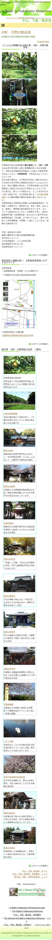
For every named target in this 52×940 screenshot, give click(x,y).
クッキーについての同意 (14, 18)
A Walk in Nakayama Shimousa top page (27, 908)
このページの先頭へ (39, 255)
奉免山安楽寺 (9, 848)
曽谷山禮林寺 (9, 596)
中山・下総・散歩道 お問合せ (17, 925)
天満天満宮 (8, 523)
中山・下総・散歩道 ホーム (34, 871)
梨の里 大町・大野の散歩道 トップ (30, 877)
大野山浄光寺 (9, 559)
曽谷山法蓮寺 (9, 486)
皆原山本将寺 (9, 632)
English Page (43, 42)
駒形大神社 (8, 451)
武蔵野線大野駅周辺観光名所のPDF (17, 335)
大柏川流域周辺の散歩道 (14, 777)
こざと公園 (8, 741)
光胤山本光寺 (9, 669)
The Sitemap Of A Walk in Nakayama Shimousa (24, 918)
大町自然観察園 (10, 414)
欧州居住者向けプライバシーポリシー (37, 18)
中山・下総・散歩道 (25, 11)
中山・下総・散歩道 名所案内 (27, 915)
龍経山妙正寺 (9, 813)
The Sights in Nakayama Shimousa (27, 911)
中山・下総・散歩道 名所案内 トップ (29, 874)
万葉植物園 (8, 704)
